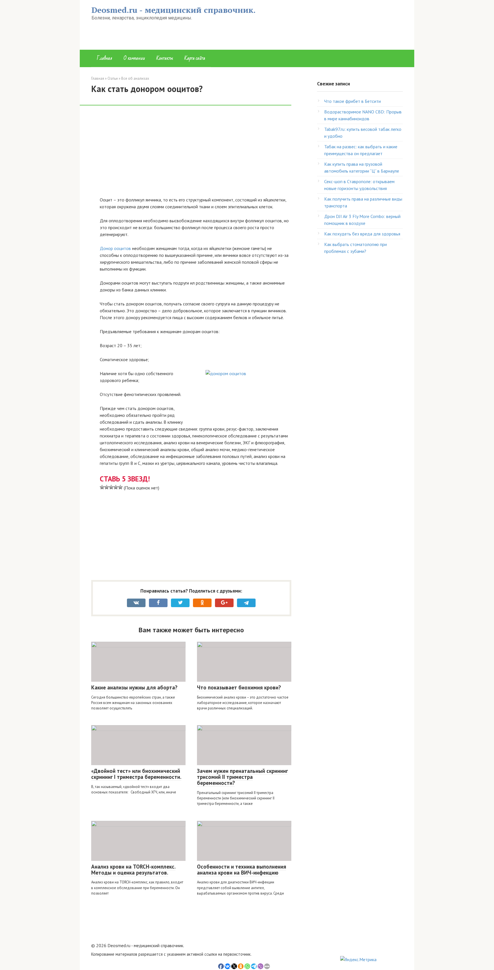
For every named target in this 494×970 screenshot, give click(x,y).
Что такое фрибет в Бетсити (352, 101)
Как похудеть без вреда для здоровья (362, 234)
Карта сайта (194, 58)
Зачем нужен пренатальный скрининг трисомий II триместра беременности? (242, 776)
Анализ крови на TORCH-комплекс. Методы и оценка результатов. (133, 869)
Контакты (164, 58)
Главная (104, 58)
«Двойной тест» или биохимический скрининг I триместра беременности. (136, 773)
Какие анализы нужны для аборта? (134, 687)
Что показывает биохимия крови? (239, 687)
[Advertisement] (195, 154)
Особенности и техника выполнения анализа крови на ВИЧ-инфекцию (241, 869)
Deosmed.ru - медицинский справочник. (173, 10)
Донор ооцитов (115, 248)
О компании (134, 58)
